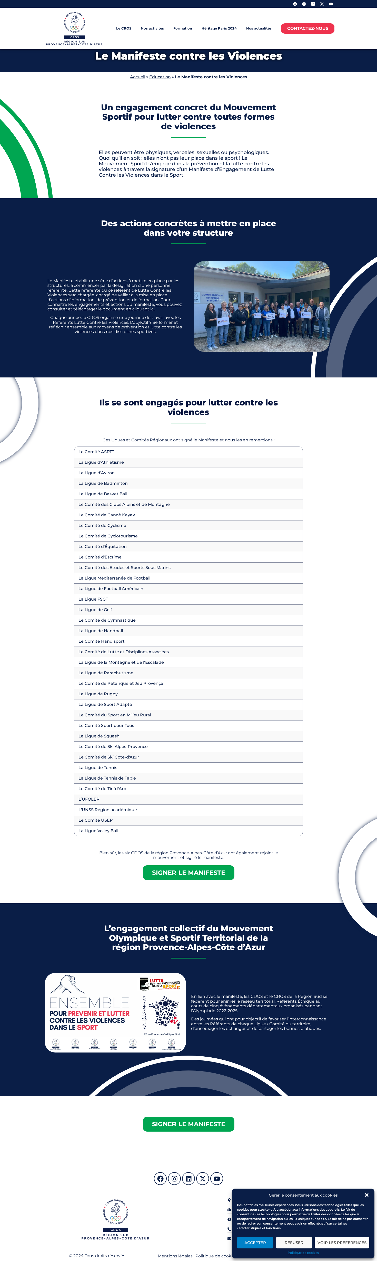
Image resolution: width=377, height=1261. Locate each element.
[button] (366, 1195)
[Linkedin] (313, 4)
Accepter (255, 1242)
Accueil (137, 76)
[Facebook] (295, 4)
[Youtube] (331, 4)
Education (160, 76)
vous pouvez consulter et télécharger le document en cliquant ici (114, 306)
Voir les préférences (342, 1242)
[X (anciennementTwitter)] (322, 4)
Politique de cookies (303, 1253)
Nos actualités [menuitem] (259, 28)
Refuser (294, 1242)
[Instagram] (304, 4)
